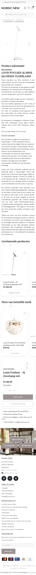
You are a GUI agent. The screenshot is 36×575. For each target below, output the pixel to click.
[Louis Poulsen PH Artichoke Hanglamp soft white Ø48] (14, 325)
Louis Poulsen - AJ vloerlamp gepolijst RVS (12, 283)
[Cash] (23, 559)
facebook (19, 439)
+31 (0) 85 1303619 (10, 470)
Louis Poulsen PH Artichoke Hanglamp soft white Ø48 (14, 344)
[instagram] (10, 478)
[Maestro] (10, 559)
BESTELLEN (18, 397)
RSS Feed (23, 568)
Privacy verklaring (27, 566)
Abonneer (8, 551)
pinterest (27, 445)
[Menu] (2, 14)
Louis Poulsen (8, 369)
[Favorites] (29, 8)
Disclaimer (13, 568)
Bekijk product (14, 293)
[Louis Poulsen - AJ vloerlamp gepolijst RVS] (14, 264)
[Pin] (17, 559)
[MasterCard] (4, 559)
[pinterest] (16, 478)
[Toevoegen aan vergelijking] (27, 368)
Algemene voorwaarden (11, 566)
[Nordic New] (11, 8)
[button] (14, 59)
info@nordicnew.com (11, 473)
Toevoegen (15, 353)
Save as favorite (19, 404)
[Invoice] (29, 559)
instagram (11, 445)
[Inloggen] (25, 8)
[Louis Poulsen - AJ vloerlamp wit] (18, 43)
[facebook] (4, 478)
